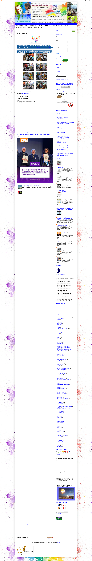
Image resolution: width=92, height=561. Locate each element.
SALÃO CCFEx (59, 427)
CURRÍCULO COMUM (23, 25)
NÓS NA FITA (59, 396)
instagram (58, 68)
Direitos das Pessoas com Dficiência (63, 123)
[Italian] (68, 451)
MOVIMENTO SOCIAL (60, 392)
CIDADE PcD (59, 337)
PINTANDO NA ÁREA (60, 403)
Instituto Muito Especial (61, 132)
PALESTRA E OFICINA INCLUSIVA (62, 398)
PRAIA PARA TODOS (60, 412)
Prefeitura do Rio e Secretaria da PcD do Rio (64, 138)
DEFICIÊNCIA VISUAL (60, 355)
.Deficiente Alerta (60, 167)
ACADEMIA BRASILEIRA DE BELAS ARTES (64, 317)
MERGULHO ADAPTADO (61, 388)
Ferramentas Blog (58, 454)
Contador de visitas (49, 539)
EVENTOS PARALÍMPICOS (61, 369)
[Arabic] (66, 453)
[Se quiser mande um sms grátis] (61, 76)
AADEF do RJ (59, 113)
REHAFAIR (58, 418)
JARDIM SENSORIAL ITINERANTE (63, 384)
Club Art (58, 338)
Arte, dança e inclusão (60, 114)
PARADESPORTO (60, 401)
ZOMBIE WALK (59, 446)
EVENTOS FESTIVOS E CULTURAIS (63, 368)
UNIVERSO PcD (59, 444)
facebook (58, 66)
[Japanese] (61, 453)
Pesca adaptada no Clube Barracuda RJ (63, 137)
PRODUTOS (59, 413)
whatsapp (58, 71)
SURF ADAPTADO (60, 441)
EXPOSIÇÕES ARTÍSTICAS (21, 27)
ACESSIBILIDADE (60, 318)
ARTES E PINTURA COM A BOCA (62, 328)
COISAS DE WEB (60, 343)
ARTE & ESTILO (59, 322)
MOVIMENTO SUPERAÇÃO (61, 393)
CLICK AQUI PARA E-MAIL (65, 80)
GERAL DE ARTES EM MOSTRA (62, 375)
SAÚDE (58, 434)
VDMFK (58, 445)
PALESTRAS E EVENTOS (33, 25)
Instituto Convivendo (60, 131)
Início (17, 25)
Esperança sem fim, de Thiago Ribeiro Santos (64, 150)
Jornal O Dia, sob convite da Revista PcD (44, 47)
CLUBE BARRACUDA (60, 339)
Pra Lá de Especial (60, 411)
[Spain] (65, 451)
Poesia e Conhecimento (61, 224)
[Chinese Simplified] (68, 453)
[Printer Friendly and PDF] (73, 31)
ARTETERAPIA (59, 332)
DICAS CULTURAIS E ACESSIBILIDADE (63, 358)
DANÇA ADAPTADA (60, 354)
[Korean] (63, 453)
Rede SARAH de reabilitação (61, 142)
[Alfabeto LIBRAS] (60, 274)
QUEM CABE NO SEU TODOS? (62, 155)
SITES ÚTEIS (66, 25)
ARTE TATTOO (59, 324)
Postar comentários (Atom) (24, 129)
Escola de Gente (59, 126)
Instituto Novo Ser (60, 133)
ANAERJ (58, 319)
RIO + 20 (58, 420)
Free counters (58, 513)
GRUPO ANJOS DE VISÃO (61, 378)
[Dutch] (70, 451)
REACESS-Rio (59, 416)
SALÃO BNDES (59, 426)
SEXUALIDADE (59, 436)
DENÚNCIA (59, 356)
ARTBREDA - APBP (60, 190)
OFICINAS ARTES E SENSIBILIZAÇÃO (45, 25)
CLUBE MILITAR (59, 341)
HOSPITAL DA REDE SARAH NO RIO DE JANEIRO (31, 185)
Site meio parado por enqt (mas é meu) (63, 143)
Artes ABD (58, 327)
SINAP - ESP (59, 437)
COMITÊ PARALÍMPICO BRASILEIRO (63, 346)
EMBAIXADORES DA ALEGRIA (62, 359)
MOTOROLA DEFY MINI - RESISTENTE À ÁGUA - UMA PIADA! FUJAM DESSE (35, 191)
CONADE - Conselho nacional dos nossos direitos (65, 122)
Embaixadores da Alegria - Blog (62, 217)
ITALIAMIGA (59, 383)
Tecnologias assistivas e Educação (62, 145)
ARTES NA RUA (59, 329)
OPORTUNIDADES (60, 397)
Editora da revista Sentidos (61, 149)
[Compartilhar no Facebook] (29, 91)
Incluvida (58, 129)
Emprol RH (58, 360)
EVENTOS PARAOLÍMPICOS (62, 370)
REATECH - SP (59, 417)
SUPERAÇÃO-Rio (60, 440)
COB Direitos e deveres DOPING (67, 211)
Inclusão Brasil (59, 128)
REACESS (58, 415)
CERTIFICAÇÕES (60, 336)
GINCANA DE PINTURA (61, 377)
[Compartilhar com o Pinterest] (30, 91)
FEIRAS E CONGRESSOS (61, 373)
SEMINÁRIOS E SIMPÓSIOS (61, 435)
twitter (58, 67)
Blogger (58, 542)
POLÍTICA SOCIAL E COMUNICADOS (63, 408)
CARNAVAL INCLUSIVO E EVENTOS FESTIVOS (65, 334)
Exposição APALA (60, 372)
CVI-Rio (58, 353)
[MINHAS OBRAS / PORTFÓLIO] (59, 98)
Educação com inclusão (61, 124)
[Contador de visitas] (50, 537)
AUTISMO (58, 333)
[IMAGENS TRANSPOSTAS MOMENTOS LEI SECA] (66, 500)
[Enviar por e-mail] (26, 91)
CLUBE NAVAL (59, 342)
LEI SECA (58, 387)
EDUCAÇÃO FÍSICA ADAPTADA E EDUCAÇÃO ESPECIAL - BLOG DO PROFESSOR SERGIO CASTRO (65, 209)
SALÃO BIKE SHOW (60, 425)
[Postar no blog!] (27, 91)
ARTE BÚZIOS (59, 323)
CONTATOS (40, 27)
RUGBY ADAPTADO (60, 422)
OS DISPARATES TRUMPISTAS (62, 225)
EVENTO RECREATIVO (61, 364)
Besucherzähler (49, 538)
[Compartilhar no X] (28, 91)
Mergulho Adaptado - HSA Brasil (62, 136)
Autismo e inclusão (60, 118)
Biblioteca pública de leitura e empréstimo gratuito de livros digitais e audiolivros (67, 249)
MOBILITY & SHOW (60, 389)
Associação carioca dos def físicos (62, 117)
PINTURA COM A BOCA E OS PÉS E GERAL (64, 406)
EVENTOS (58, 365)
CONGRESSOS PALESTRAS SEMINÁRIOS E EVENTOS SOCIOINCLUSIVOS (64, 350)
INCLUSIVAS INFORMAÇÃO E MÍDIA (63, 379)
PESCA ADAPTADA (60, 402)
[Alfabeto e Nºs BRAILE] (64, 300)
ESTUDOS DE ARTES (60, 363)
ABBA (58, 314)
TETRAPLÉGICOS (60, 247)
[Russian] (57, 453)
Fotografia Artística (60, 374)
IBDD (58, 127)
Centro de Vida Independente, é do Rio (63, 119)
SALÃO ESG (59, 430)
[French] (61, 451)
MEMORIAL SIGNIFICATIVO (32, 27)
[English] (58, 451)
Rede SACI (59, 141)
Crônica (58, 351)
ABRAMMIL (59, 315)
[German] (63, 451)
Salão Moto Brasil (60, 432)
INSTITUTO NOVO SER (61, 382)
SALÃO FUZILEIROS (60, 431)
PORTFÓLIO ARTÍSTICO (57, 25)
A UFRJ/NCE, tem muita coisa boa (62, 112)
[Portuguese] (59, 453)
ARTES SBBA (59, 331)
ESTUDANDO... (64, 191)
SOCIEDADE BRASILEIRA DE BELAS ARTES (64, 439)
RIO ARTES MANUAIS (25, 93)
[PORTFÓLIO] (65, 102)
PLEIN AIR (58, 407)
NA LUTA (58, 394)
